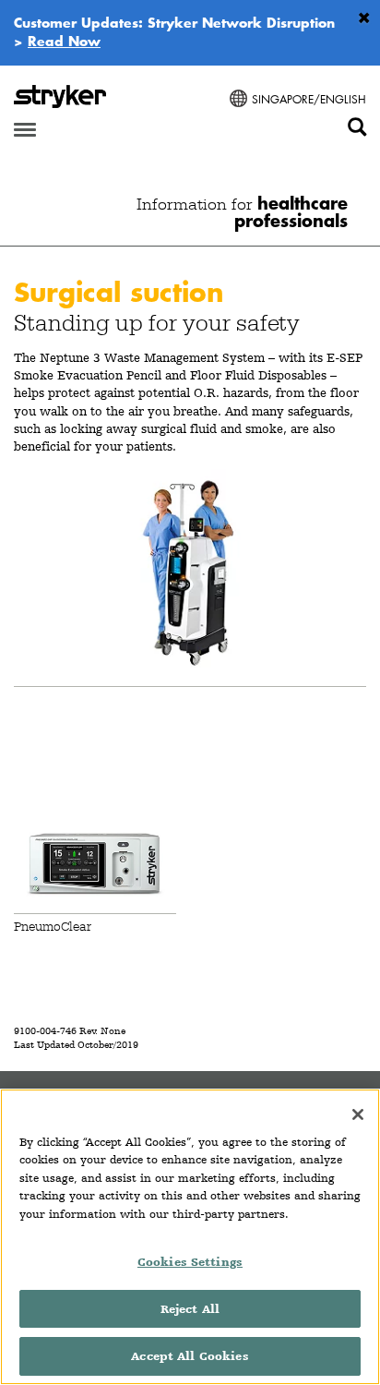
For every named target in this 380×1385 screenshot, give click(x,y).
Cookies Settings (190, 1262)
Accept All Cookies (189, 1356)
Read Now (64, 40)
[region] (190, 1237)
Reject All (190, 1309)
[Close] (358, 1114)
